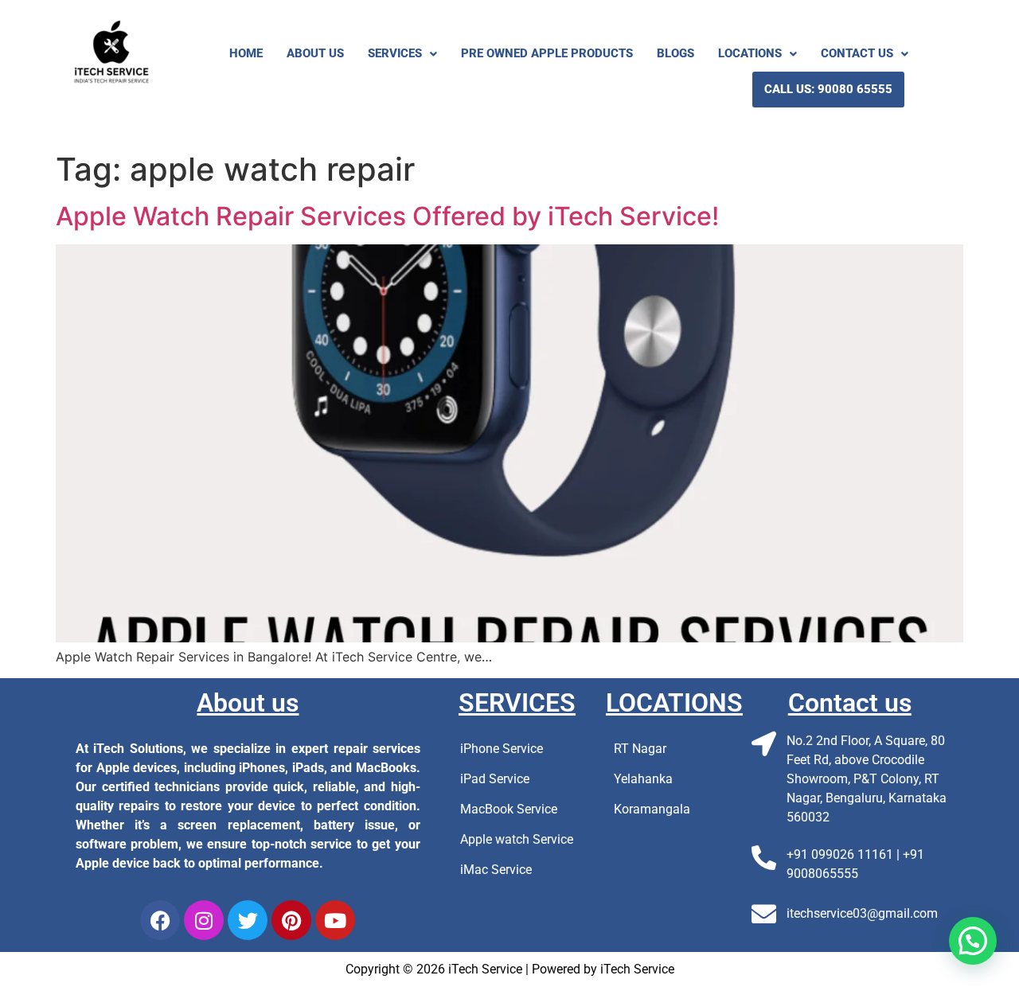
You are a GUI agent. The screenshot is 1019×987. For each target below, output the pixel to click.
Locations (750, 53)
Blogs (675, 53)
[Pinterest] (291, 920)
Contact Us (857, 53)
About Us (315, 53)
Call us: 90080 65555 (828, 89)
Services (395, 53)
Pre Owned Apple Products (547, 53)
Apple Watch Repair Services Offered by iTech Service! (387, 216)
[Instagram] (204, 920)
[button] (402, 54)
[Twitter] (247, 920)
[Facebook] (160, 920)
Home (246, 53)
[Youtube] (335, 920)
